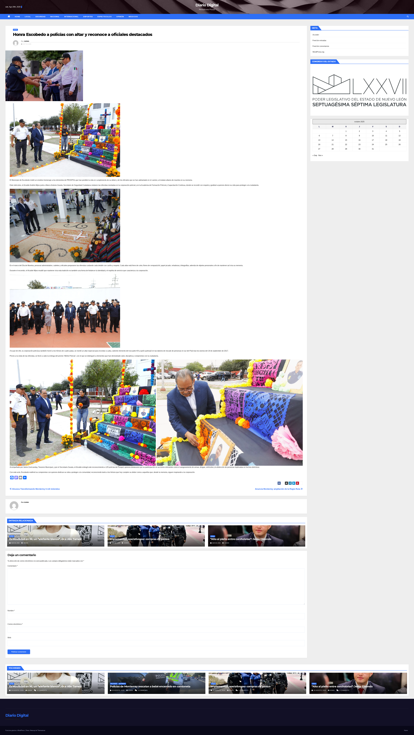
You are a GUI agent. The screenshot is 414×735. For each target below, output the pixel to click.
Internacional (71, 17)
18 (386, 140)
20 (319, 144)
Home (17, 17)
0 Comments (42, 690)
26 (400, 144)
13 (319, 140)
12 (400, 136)
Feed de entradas (319, 40)
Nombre (11, 611)
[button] (408, 16)
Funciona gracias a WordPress (15, 730)
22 (346, 144)
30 (359, 149)
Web (9, 638)
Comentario (13, 566)
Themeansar (41, 730)
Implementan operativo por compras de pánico (139, 539)
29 (346, 149)
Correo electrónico (15, 624)
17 (373, 140)
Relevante (114, 683)
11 (386, 136)
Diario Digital (206, 5)
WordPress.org (318, 52)
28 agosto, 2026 (17, 690)
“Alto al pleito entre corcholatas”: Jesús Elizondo (240, 539)
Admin (26, 41)
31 (373, 149)
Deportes (88, 17)
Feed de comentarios (321, 46)
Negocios (133, 17)
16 (359, 140)
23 (359, 144)
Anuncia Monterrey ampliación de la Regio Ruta (278, 489)
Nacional (55, 17)
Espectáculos (104, 17)
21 (333, 144)
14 (333, 140)
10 (373, 136)
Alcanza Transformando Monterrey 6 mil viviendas (36, 489)
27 (319, 149)
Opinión (120, 17)
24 (373, 144)
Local (28, 17)
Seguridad (40, 17)
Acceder (316, 35)
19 (400, 140)
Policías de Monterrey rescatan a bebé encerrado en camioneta (150, 686)
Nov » (320, 155)
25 (386, 144)
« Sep (315, 155)
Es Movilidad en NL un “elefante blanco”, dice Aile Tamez (45, 539)
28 (333, 149)
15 (346, 140)
